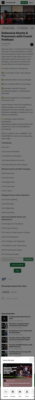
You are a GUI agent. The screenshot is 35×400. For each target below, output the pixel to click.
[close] (31, 359)
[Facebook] (13, 392)
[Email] (20, 392)
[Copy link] (6, 392)
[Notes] (27, 392)
